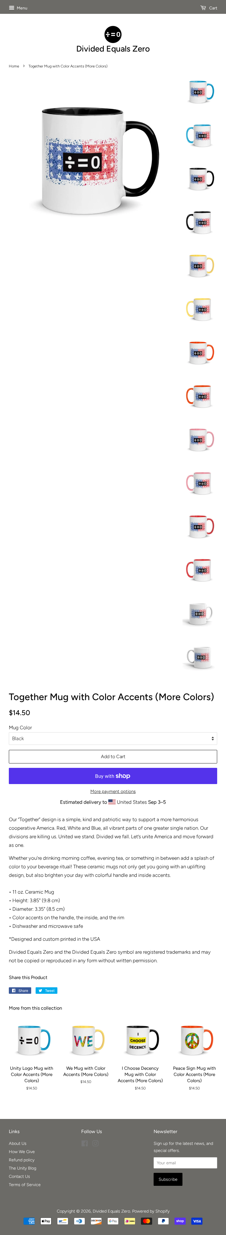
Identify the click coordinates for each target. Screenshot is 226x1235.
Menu (21, 8)
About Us (17, 1143)
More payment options (113, 791)
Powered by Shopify (151, 1211)
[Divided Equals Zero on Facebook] (84, 1144)
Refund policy (21, 1160)
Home (14, 66)
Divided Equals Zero (111, 1211)
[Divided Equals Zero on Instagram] (95, 1144)
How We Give (22, 1151)
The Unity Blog (22, 1168)
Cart (212, 8)
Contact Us (19, 1176)
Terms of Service (25, 1184)
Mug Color (20, 727)
